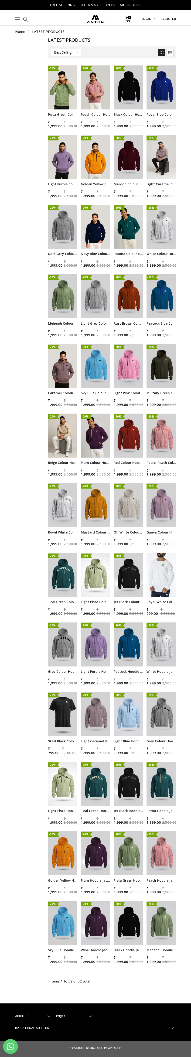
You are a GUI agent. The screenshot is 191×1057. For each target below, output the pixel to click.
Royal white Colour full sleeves (161, 602)
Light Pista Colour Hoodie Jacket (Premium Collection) (95, 602)
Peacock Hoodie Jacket (128, 671)
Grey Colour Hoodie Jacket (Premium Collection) (62, 671)
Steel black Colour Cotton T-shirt (62, 741)
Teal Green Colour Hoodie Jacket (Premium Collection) (62, 602)
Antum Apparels (109, 1048)
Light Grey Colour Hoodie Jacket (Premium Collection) (95, 323)
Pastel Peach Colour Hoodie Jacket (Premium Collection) (161, 462)
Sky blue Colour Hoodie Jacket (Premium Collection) (95, 393)
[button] (17, 19)
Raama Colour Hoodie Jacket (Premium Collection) (128, 254)
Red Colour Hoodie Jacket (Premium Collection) (128, 462)
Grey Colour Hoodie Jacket (161, 741)
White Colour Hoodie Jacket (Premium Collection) (161, 254)
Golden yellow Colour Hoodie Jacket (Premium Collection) (95, 184)
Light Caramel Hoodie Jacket (95, 741)
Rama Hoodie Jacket (161, 811)
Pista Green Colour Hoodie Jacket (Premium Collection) (62, 114)
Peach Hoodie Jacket (161, 880)
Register (168, 19)
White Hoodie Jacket (161, 671)
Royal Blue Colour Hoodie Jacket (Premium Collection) (161, 114)
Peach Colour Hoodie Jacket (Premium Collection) (95, 114)
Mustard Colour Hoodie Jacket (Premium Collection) (95, 532)
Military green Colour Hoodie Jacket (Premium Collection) (161, 393)
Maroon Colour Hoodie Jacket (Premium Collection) (128, 184)
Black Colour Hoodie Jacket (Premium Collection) (128, 114)
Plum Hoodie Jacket (95, 880)
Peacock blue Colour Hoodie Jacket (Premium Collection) (161, 323)
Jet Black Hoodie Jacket (128, 811)
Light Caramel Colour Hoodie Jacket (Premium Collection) (161, 184)
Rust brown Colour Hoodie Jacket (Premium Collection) (128, 323)
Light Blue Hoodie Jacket (128, 741)
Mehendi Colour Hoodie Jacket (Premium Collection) (62, 323)
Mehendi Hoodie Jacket (161, 950)
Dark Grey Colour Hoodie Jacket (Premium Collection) (62, 254)
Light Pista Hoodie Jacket (62, 811)
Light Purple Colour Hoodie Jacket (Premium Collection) (62, 184)
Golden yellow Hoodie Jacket (62, 880)
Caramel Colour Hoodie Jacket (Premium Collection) (62, 393)
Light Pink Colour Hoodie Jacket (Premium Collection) (128, 393)
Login (146, 19)
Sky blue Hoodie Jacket (62, 950)
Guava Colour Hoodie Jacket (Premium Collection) (161, 532)
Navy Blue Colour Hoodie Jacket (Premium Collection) (95, 254)
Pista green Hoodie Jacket (128, 880)
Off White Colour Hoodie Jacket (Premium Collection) (128, 532)
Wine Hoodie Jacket (95, 950)
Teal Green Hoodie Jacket (95, 811)
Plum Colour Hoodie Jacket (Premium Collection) (95, 462)
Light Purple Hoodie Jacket (95, 671)
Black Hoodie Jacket (128, 950)
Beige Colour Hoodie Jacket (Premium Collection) (62, 462)
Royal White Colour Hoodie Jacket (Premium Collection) (62, 532)
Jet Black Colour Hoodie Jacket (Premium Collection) (128, 602)
